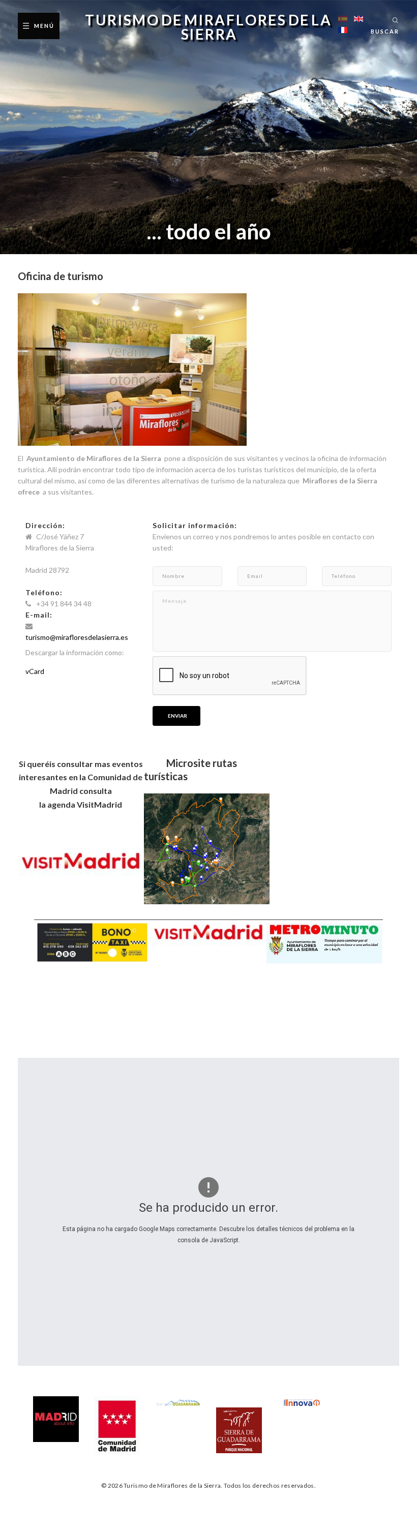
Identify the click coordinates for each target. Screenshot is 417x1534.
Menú (44, 25)
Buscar (385, 31)
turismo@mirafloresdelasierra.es (76, 637)
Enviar (177, 716)
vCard (34, 671)
